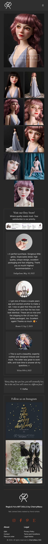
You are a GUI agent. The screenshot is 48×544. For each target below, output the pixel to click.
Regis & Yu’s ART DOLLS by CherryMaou (24, 507)
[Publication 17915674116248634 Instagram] (24, 420)
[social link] (14, 520)
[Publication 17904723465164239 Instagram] (24, 458)
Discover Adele (24, 58)
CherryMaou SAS (35, 540)
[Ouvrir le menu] (43, 5)
